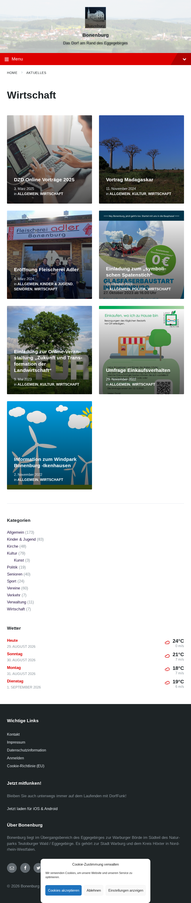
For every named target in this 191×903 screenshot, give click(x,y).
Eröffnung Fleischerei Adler (46, 269)
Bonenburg (95, 35)
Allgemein (27, 194)
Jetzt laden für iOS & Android (32, 809)
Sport (11, 581)
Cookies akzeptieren (63, 890)
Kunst (19, 560)
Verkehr (13, 595)
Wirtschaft (51, 194)
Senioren (23, 289)
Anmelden (15, 758)
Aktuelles (36, 73)
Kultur (139, 194)
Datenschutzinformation (26, 750)
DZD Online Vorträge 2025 (44, 179)
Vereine (13, 588)
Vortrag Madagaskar (129, 179)
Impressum (16, 742)
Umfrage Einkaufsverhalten (138, 370)
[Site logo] (95, 27)
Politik (139, 289)
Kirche (12, 546)
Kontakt (13, 734)
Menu (17, 58)
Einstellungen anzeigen (125, 890)
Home (12, 73)
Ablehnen (94, 890)
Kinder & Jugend (56, 284)
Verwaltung (16, 602)
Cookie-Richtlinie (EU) (25, 766)
